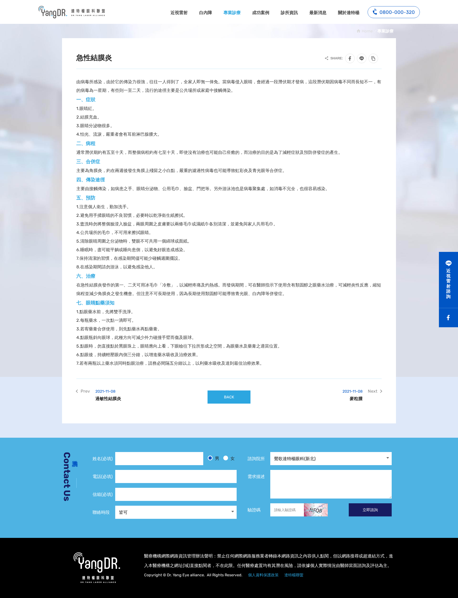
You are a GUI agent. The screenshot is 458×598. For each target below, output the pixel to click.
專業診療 (232, 12)
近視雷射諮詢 (448, 283)
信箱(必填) (103, 494)
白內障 (205, 12)
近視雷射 (179, 12)
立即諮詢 (370, 510)
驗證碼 (254, 510)
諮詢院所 (256, 458)
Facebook (448, 317)
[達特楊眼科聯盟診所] (96, 567)
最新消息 (318, 12)
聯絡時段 (101, 512)
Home (367, 31)
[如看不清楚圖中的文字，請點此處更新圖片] (316, 509)
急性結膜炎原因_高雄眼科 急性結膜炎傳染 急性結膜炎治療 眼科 (71, 12)
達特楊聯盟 (293, 575)
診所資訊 (289, 12)
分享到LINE (361, 58)
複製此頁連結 (373, 58)
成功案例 (260, 12)
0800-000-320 (397, 12)
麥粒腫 (353, 395)
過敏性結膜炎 (108, 395)
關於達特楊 (348, 12)
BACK (229, 397)
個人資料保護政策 (263, 575)
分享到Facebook (350, 58)
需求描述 (256, 476)
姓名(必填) (103, 458)
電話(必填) (103, 476)
